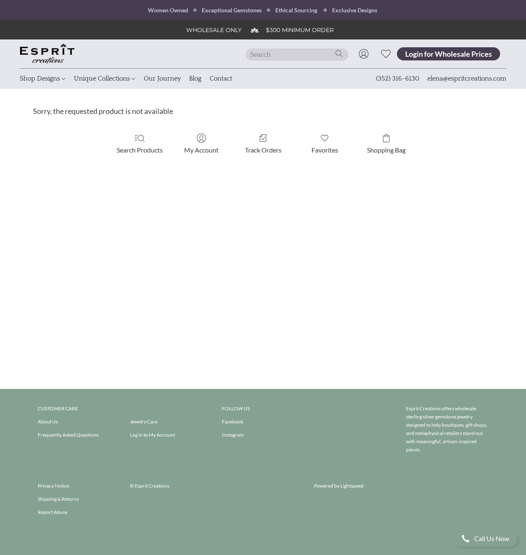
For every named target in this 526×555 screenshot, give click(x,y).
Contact (221, 78)
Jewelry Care (143, 422)
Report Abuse (52, 512)
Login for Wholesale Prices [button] (448, 53)
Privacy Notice (53, 486)
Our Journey (162, 78)
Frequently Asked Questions (68, 435)
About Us (48, 422)
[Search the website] (339, 53)
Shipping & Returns (58, 499)
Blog (195, 78)
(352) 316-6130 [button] (397, 78)
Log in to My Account (152, 435)
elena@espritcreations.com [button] (466, 78)
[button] (485, 538)
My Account (201, 150)
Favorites (324, 150)
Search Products (140, 150)
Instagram (233, 435)
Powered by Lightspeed (339, 486)
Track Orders (263, 150)
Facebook (232, 422)
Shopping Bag (386, 150)
